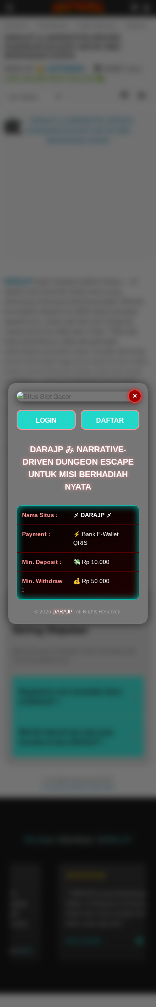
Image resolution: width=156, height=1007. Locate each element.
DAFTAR (110, 420)
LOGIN (46, 420)
